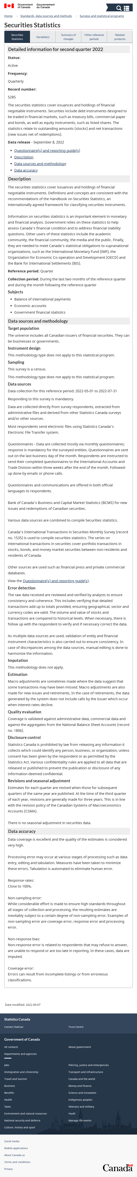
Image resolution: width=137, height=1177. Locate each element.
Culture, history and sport (19, 1127)
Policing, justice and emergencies (88, 1065)
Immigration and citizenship (21, 1072)
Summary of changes (68, 36)
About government (79, 1047)
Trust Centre (75, 1027)
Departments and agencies (20, 1054)
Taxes (7, 1106)
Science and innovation (82, 1092)
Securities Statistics (17, 36)
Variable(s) (42, 37)
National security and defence (22, 1120)
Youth (71, 1113)
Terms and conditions (17, 1162)
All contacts (11, 1047)
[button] (120, 8)
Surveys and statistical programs (102, 16)
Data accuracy (26, 170)
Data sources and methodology (40, 163)
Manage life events (79, 1120)
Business (9, 1085)
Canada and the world (81, 1079)
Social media (11, 1141)
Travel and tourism (15, 1079)
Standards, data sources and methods (46, 16)
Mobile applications (16, 1148)
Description (23, 157)
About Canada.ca (14, 1155)
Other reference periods (94, 36)
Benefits (9, 1092)
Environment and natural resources (25, 1113)
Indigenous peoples (80, 1099)
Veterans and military (81, 1106)
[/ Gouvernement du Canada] (29, 6)
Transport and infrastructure (85, 1072)
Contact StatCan (13, 1027)
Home (8, 16)
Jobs (6, 1065)
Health (8, 1099)
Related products (119, 36)
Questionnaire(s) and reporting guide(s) (47, 150)
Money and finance (80, 1085)
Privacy (8, 1169)
